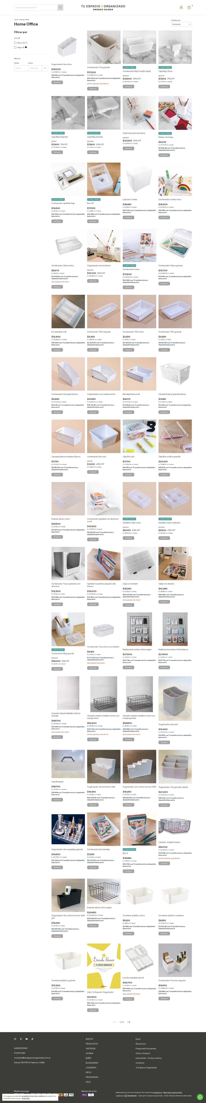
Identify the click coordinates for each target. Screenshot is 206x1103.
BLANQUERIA (92, 1063)
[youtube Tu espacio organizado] (27, 1039)
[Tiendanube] (126, 1096)
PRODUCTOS (92, 1044)
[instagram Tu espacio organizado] (15, 1039)
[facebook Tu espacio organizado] (21, 1039)
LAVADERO (91, 1067)
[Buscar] (60, 7)
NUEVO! (89, 1039)
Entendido (26, 1098)
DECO (88, 1072)
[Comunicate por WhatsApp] (200, 1097)
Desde (16, 63)
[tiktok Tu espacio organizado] (32, 1039)
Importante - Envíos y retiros (148, 1058)
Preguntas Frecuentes (146, 1048)
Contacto (140, 1063)
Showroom (141, 1044)
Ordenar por (175, 20)
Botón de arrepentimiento (172, 1092)
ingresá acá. (157, 1092)
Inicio (16, 19)
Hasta (30, 63)
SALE (88, 1082)
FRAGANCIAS (92, 1077)
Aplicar (45, 68)
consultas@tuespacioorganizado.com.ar (32, 1058)
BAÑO (88, 1058)
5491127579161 (20, 1048)
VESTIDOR (90, 1048)
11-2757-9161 (19, 1053)
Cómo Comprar (143, 1053)
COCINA (89, 1053)
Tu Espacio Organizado (146, 1067)
